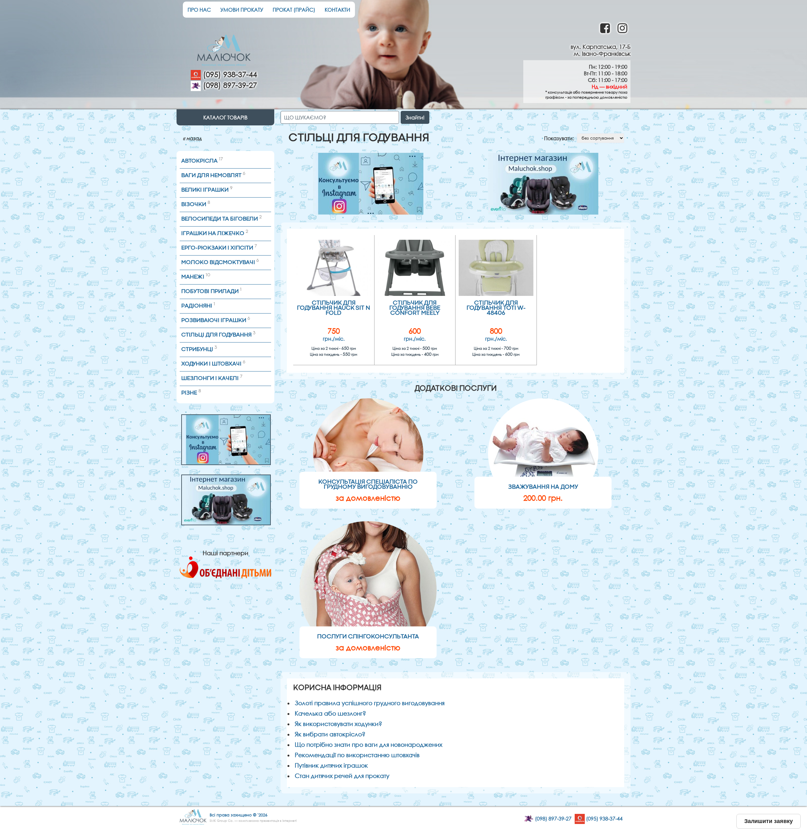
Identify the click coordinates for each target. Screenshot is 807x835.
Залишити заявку (768, 821)
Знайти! (415, 117)
